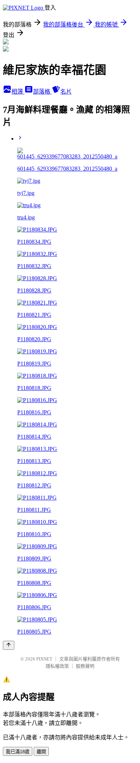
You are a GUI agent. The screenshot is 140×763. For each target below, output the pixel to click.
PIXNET (44, 659)
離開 (41, 751)
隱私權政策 (57, 666)
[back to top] (8, 645)
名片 (66, 92)
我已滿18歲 (17, 751)
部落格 (42, 92)
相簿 (17, 92)
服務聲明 (85, 666)
